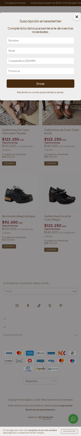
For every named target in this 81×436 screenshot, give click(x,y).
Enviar (41, 83)
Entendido (69, 431)
